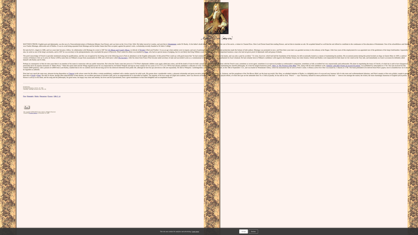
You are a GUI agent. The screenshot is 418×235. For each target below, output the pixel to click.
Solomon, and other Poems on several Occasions (343, 66)
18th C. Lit (57, 96)
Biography (30, 96)
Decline (253, 231)
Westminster (172, 44)
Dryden (142, 50)
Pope (146, 52)
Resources (43, 96)
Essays (50, 96)
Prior (24, 96)
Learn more (195, 231)
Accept (243, 231)
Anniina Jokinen (33, 113)
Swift (33, 75)
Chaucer (71, 73)
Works (37, 96)
